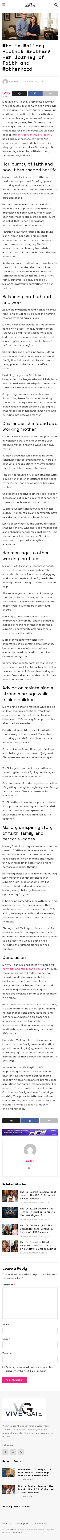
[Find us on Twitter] (13, 1452)
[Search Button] (56, 5)
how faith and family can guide (21, 968)
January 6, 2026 (37, 1219)
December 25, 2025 (34, 81)
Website (7, 1353)
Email (6, 1338)
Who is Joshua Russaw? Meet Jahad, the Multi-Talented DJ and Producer (38, 1195)
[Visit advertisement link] (30, 1132)
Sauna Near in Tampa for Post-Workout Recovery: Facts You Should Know (34, 1472)
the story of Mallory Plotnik (34, 134)
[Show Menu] (3, 5)
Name (6, 1324)
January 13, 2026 (26, 1479)
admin (15, 81)
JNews (13, 1529)
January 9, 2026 (37, 1203)
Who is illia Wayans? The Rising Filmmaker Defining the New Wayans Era (37, 1212)
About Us (7, 1523)
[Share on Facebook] (35, 93)
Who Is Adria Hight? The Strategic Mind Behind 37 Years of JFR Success (36, 1229)
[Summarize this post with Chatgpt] (19, 93)
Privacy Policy (23, 1523)
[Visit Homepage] (30, 5)
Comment (8, 1284)
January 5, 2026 (37, 1236)
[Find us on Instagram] (21, 1452)
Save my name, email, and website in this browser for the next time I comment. (29, 1369)
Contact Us (41, 1523)
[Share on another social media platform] (50, 93)
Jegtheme (17, 1532)
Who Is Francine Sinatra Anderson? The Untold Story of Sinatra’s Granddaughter (38, 1245)
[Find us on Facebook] (5, 1452)
